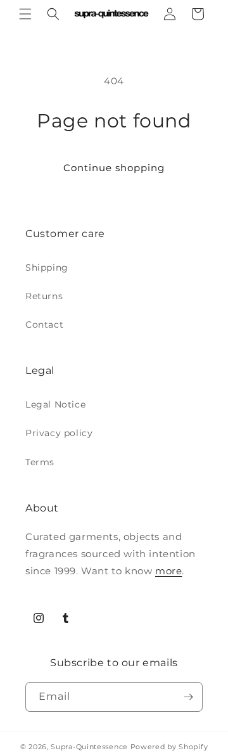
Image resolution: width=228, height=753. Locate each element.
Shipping (46, 267)
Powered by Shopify (169, 746)
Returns (44, 296)
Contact (44, 324)
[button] (25, 14)
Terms (39, 462)
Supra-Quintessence (89, 746)
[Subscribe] (188, 697)
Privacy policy (58, 433)
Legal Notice (55, 404)
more (168, 571)
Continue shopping (114, 168)
